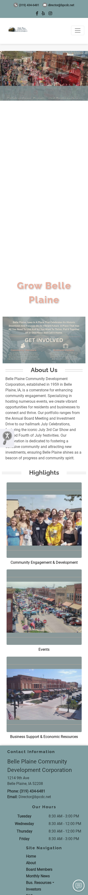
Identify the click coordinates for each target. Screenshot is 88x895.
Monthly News (38, 876)
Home (31, 856)
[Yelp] (43, 13)
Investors (33, 889)
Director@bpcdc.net (61, 5)
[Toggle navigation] (77, 30)
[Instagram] (50, 13)
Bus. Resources (38, 882)
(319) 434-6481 (29, 5)
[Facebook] (37, 13)
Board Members (39, 869)
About (31, 863)
